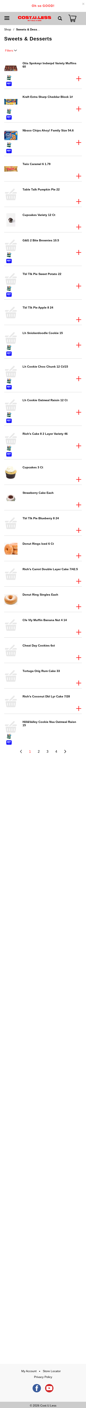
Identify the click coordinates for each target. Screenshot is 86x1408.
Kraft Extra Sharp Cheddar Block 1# (48, 96)
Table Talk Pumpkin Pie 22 (41, 189)
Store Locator (52, 1371)
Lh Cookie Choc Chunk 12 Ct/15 (45, 366)
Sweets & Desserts (29, 29)
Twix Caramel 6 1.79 (37, 164)
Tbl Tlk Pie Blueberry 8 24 (41, 518)
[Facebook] (37, 1388)
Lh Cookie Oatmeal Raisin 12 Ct (45, 400)
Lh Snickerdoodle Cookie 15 (43, 333)
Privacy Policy (43, 1377)
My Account (29, 1371)
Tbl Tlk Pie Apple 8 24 (38, 307)
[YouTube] (49, 1388)
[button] (79, 79)
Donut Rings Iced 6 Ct (38, 543)
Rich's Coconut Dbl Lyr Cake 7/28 (46, 696)
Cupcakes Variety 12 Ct (39, 215)
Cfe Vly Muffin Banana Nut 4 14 (45, 620)
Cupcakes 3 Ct (33, 467)
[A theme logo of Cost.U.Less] (34, 18)
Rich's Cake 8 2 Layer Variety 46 (45, 433)
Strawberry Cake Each (38, 492)
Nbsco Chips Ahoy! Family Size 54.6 (48, 130)
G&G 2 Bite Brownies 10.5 (41, 240)
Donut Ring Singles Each (40, 594)
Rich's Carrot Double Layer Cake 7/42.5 (50, 569)
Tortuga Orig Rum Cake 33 (41, 671)
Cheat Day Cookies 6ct (39, 645)
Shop (7, 29)
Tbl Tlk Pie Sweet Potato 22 (42, 274)
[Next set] (65, 751)
